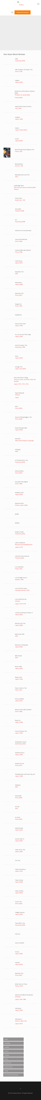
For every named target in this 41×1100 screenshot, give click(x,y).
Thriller (6, 1071)
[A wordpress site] (20, 4)
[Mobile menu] (38, 4)
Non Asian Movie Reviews (11, 1075)
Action (6, 1039)
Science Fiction (8, 1067)
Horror (6, 1059)
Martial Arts (7, 1063)
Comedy (6, 1047)
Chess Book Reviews (23, 12)
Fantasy (6, 1055)
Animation (7, 1043)
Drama (6, 1051)
